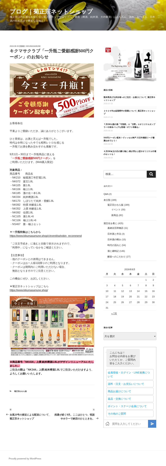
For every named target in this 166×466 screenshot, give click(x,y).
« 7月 (114, 313)
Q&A (106, 194)
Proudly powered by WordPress (25, 458)
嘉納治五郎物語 (115, 228)
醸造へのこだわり (116, 256)
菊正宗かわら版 (20, 391)
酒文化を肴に (110, 223)
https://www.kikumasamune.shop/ (29, 290)
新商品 (114, 215)
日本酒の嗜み (114, 239)
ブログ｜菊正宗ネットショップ (51, 11)
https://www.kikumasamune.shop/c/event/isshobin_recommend (46, 235)
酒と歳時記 (113, 251)
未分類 (107, 200)
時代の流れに (114, 245)
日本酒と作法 (114, 234)
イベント (115, 209)
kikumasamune (33, 46)
